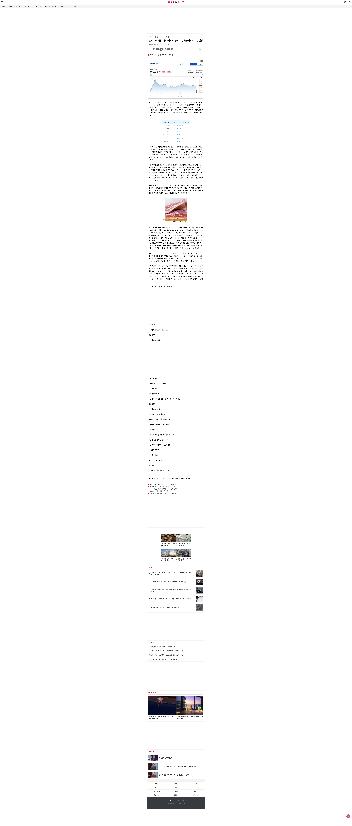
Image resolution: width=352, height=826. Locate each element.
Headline (151, 643)
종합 (16, 6)
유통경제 (47, 6)
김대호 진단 (151, 752)
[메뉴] (2, 2)
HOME (150, 37)
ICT (33, 6)
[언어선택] (345, 2)
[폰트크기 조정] (201, 49)
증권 (24, 6)
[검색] (349, 2)
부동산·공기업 (39, 6)
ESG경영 (68, 6)
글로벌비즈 (10, 6)
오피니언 (75, 6)
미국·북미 (166, 37)
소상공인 (61, 6)
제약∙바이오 (54, 6)
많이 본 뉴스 (151, 567)
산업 (29, 6)
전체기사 (3, 6)
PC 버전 (171, 800)
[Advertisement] (176, 20)
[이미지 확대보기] (201, 61)
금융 (20, 6)
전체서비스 (181, 800)
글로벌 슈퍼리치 (153, 692)
